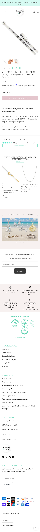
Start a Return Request (9, 359)
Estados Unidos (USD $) (11, 513)
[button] (20, 98)
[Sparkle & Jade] (20, 12)
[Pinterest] (10, 457)
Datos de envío (6, 382)
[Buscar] (6, 12)
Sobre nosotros (6, 378)
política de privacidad (8, 396)
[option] (20, 38)
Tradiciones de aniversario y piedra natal (14, 392)
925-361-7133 (6, 434)
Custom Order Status (8, 356)
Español (5, 520)
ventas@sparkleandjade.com (10, 421)
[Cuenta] (33, 12)
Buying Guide (6, 363)
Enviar (20, 271)
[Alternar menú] (2, 12)
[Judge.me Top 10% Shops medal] (25, 331)
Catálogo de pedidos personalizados (13, 389)
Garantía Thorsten (7, 402)
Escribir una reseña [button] (20, 146)
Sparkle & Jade (9, 525)
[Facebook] (3, 457)
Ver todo (20, 162)
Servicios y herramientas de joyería (12, 385)
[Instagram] (6, 457)
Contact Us (5, 349)
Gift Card (5, 366)
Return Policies (6, 352)
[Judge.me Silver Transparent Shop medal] (25, 323)
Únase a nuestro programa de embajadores (15, 399)
